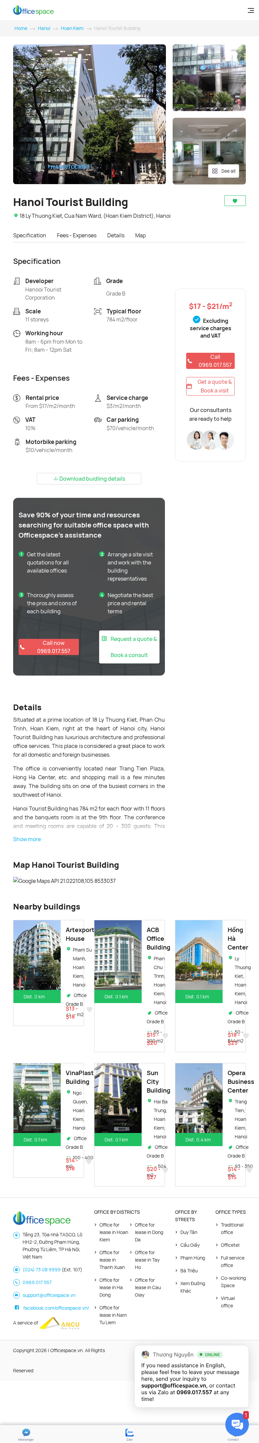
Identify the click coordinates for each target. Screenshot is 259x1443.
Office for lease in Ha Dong (111, 1287)
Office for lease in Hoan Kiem (113, 1232)
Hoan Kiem (72, 28)
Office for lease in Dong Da (149, 1232)
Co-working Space (233, 1282)
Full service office (232, 1261)
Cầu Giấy (190, 1245)
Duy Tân (188, 1232)
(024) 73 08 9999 (42, 1269)
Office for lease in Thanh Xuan (112, 1259)
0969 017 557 (37, 1282)
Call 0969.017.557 (215, 361)
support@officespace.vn (49, 1295)
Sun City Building (158, 1081)
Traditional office (232, 1228)
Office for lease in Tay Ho (147, 1259)
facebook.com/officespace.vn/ (56, 1308)
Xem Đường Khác (192, 1287)
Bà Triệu (189, 1270)
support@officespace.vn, (174, 1385)
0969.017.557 (194, 1392)
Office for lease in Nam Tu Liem (113, 1315)
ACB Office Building (158, 938)
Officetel (230, 1245)
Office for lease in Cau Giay (148, 1287)
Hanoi (44, 28)
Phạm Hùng (192, 1258)
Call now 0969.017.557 (53, 647)
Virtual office (228, 1302)
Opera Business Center (241, 1081)
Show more (27, 839)
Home (21, 28)
